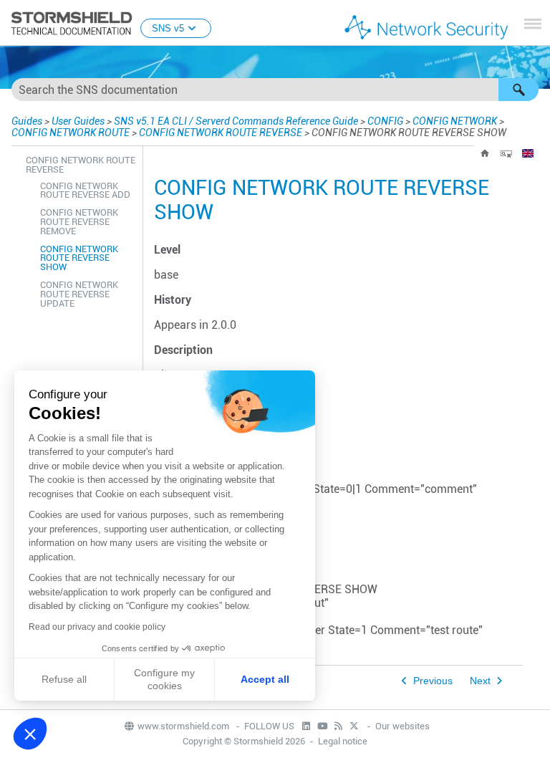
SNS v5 (168, 28)
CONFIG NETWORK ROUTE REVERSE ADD (85, 191)
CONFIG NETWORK (454, 121)
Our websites (402, 726)
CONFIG (385, 121)
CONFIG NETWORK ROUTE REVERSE (220, 132)
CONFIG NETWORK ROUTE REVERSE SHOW (79, 258)
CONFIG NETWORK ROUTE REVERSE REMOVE (79, 221)
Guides (26, 121)
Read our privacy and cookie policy (97, 627)
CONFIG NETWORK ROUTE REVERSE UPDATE (79, 294)
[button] (518, 89)
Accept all (265, 679)
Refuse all (64, 679)
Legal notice (342, 741)
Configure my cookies (164, 679)
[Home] (485, 153)
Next (480, 681)
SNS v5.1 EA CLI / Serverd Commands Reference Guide (236, 121)
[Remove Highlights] (506, 153)
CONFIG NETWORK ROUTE (70, 132)
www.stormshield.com (184, 726)
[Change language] (528, 153)
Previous (433, 681)
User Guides (78, 121)
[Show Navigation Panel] (533, 23)
